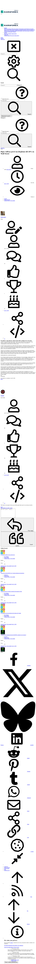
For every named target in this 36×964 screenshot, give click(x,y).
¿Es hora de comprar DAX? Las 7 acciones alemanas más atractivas (12, 573)
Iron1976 (5, 636)
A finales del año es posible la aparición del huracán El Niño (11, 591)
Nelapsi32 (6, 574)
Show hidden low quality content (6, 507)
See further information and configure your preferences (13, 945)
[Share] (17, 324)
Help (5, 869)
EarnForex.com (7, 870)
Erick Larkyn (9, 169)
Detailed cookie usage (15, 959)
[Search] (14, 67)
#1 (4, 338)
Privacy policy (6, 868)
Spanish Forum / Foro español (9, 558)
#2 (4, 503)
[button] (22, 98)
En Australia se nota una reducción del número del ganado (11, 613)
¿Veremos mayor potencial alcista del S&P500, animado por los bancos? (13, 634)
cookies (11, 942)
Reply (2, 379)
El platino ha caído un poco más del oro (8, 554)
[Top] (17, 883)
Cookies (32, 851)
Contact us (6, 866)
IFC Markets (6, 556)
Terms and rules (7, 867)
